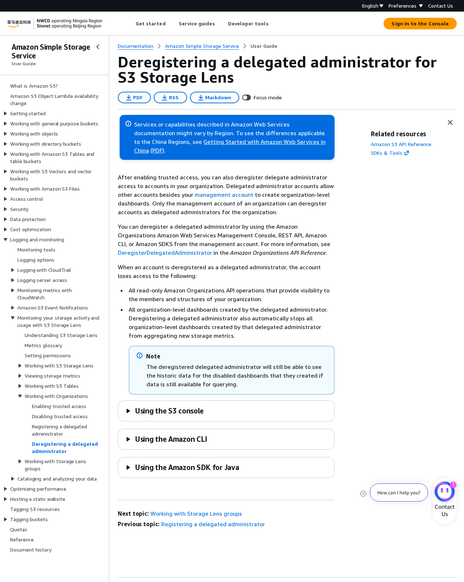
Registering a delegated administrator (213, 524)
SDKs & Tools (386, 153)
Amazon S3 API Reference (401, 144)
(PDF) (157, 150)
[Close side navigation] (98, 47)
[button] (164, 411)
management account (224, 194)
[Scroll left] (129, 23)
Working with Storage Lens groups (196, 513)
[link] (263, 46)
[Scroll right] (273, 23)
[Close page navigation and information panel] (450, 122)
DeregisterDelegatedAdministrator (165, 252)
